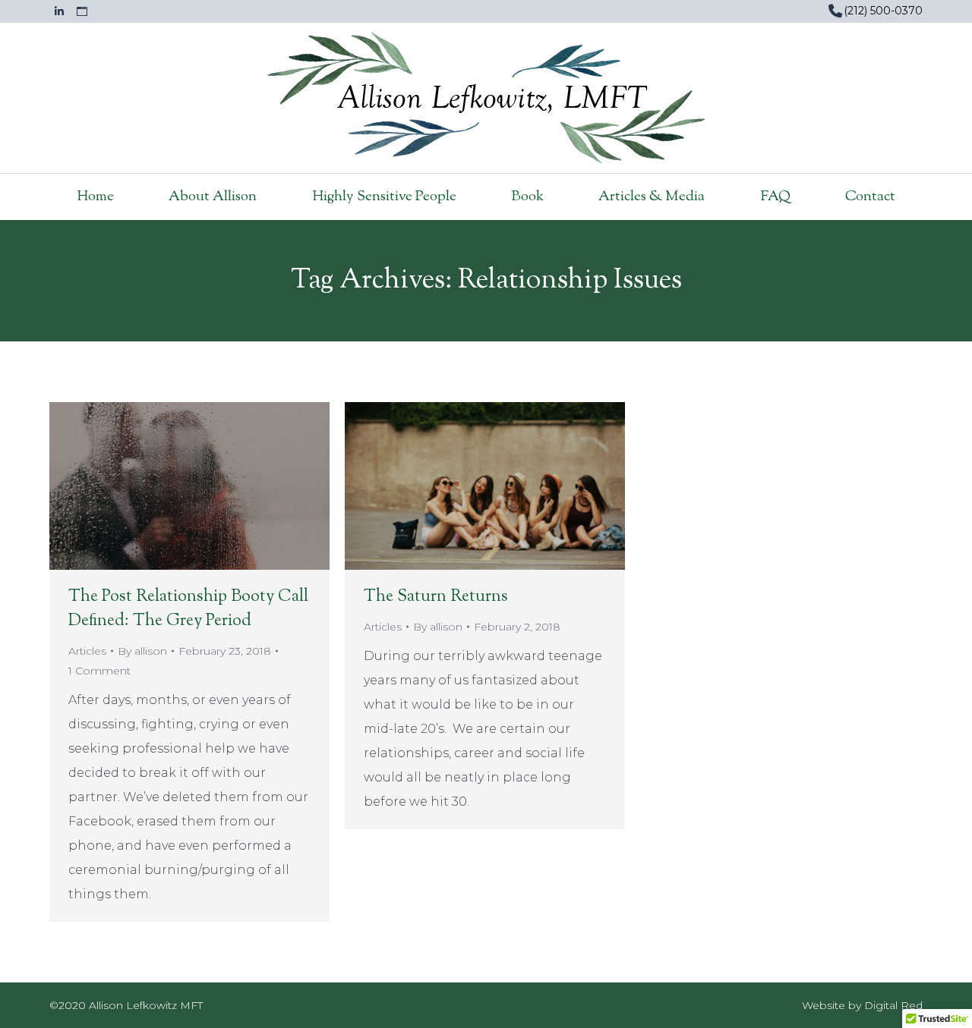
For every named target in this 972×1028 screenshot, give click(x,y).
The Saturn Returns (436, 597)
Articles (87, 651)
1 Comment (99, 670)
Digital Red (893, 1005)
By (142, 651)
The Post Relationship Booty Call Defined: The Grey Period (188, 609)
